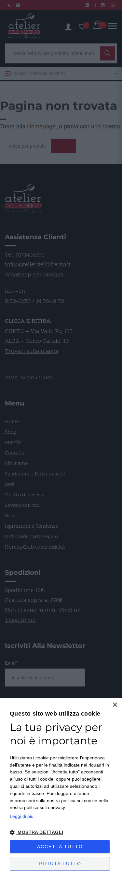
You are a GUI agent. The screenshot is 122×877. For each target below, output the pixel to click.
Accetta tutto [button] (60, 846)
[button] (61, 832)
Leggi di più (22, 816)
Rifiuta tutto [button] (60, 863)
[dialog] (61, 787)
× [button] (114, 705)
